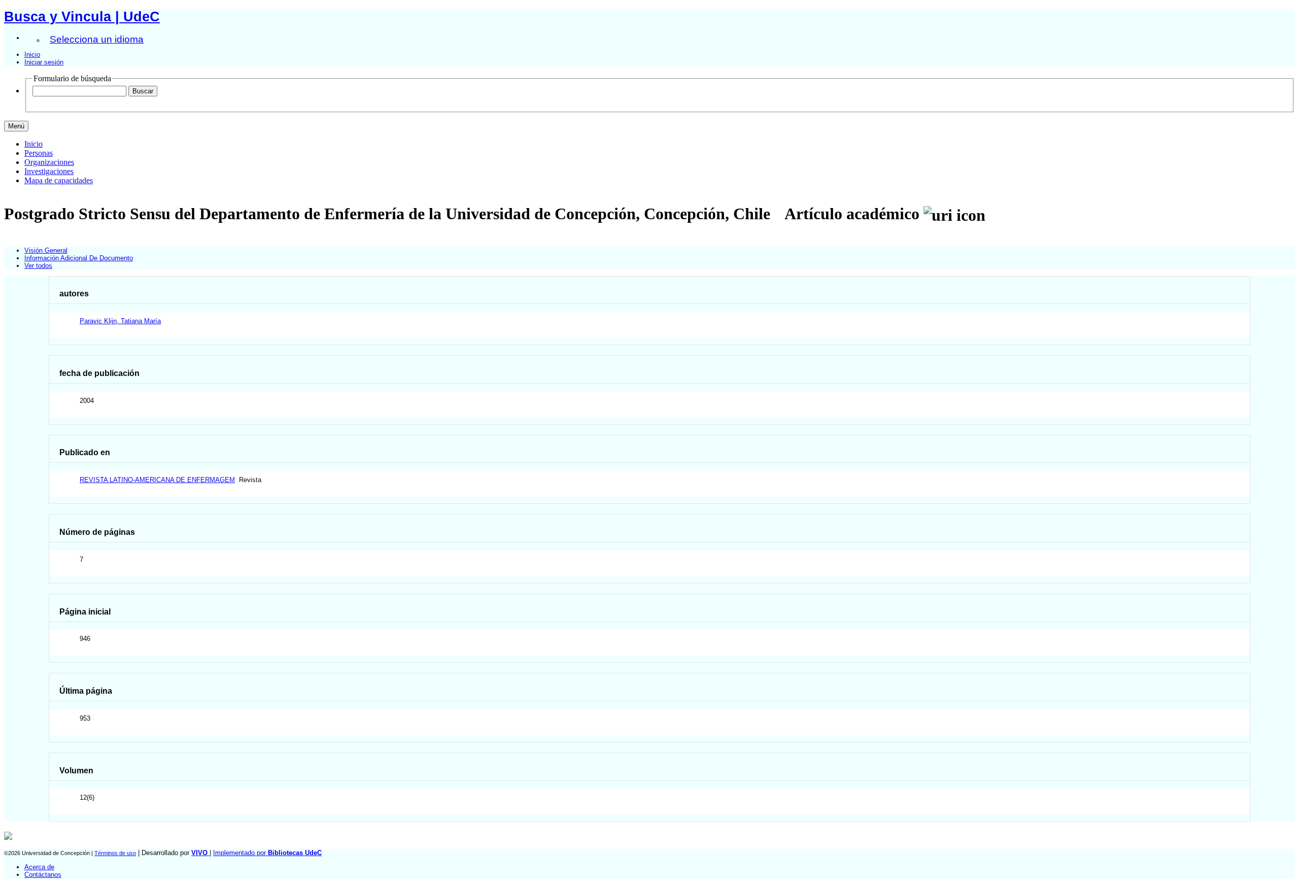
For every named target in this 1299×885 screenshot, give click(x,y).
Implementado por (267, 853)
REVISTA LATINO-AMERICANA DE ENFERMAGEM (157, 480)
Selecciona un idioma (97, 39)
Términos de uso (115, 853)
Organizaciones (49, 162)
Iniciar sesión (43, 62)
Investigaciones (49, 171)
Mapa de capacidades (58, 180)
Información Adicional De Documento (78, 258)
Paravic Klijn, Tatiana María (120, 321)
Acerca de (39, 867)
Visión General (45, 250)
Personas (38, 153)
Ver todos (38, 265)
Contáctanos (42, 874)
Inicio (32, 54)
